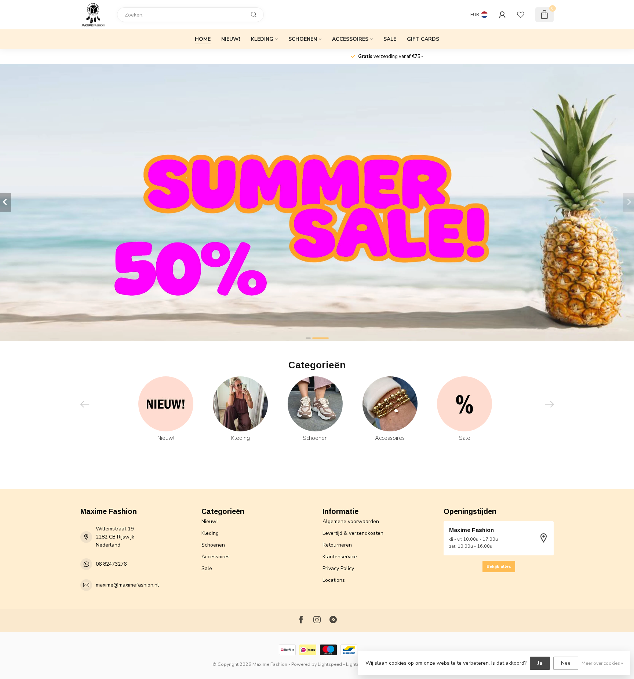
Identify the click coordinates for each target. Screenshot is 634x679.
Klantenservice (340, 556)
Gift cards (423, 39)
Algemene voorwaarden (351, 521)
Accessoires (350, 39)
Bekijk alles (499, 566)
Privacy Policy (338, 568)
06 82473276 (111, 564)
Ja (540, 663)
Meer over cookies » (602, 663)
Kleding (262, 39)
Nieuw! (230, 39)
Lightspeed (330, 664)
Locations (334, 580)
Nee (566, 663)
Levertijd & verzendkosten (353, 533)
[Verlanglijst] (520, 14)
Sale (389, 39)
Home (203, 39)
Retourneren (337, 544)
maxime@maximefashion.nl (127, 584)
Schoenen (302, 39)
